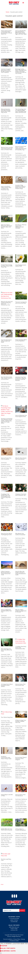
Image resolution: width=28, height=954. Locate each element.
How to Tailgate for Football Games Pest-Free (6, 611)
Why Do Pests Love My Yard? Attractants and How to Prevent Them (7, 148)
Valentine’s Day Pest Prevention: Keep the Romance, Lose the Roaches (20, 378)
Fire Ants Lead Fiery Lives (6, 859)
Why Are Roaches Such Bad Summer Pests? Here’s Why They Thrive (5, 110)
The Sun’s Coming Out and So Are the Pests (21, 302)
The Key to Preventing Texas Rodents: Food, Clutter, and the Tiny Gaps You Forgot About (6, 421)
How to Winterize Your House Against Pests (21, 416)
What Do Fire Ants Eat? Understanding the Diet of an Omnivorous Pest (7, 303)
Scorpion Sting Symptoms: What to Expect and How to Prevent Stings (20, 186)
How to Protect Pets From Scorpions (6, 458)
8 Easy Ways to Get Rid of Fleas (7, 795)
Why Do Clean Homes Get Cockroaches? (20, 458)
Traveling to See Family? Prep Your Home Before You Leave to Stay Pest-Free (6, 496)
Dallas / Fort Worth (8, 948)
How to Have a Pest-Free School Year (20, 684)
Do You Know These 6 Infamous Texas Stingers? (21, 758)
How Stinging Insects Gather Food (20, 265)
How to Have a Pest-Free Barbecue (20, 795)
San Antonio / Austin (8, 951)
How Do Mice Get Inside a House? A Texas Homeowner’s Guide (20, 573)
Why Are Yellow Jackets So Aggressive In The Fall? (20, 611)
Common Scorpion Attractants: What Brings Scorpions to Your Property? (6, 70)
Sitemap (23, 939)
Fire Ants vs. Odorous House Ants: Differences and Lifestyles (20, 226)
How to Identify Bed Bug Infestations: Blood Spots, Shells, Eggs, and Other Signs (21, 32)
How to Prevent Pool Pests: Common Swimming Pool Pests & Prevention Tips (20, 148)
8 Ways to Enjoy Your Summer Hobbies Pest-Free (20, 721)
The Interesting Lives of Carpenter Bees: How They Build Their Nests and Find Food (20, 110)
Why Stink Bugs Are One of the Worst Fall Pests (6, 650)
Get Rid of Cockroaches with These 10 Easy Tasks (6, 757)
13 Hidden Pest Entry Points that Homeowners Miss (20, 647)
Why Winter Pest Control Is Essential (20, 534)
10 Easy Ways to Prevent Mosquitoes (20, 829)
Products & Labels (14, 940)
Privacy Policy (17, 939)
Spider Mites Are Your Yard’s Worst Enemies (6, 829)
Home (7, 12)
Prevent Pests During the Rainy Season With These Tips (6, 266)
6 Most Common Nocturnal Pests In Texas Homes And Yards (6, 573)
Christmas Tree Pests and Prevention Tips (20, 494)
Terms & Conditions (7, 939)
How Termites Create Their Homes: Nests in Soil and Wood (6, 378)
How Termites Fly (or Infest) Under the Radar (6, 341)
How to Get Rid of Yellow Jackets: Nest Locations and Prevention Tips (6, 188)
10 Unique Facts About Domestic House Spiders (7, 685)
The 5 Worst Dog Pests (7, 717)
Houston (4, 946)
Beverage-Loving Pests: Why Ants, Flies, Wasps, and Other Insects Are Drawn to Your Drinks (21, 71)
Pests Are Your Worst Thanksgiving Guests (6, 534)
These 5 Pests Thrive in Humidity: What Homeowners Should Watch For (6, 32)
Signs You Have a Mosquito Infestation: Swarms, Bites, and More (6, 226)
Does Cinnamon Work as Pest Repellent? (21, 340)
